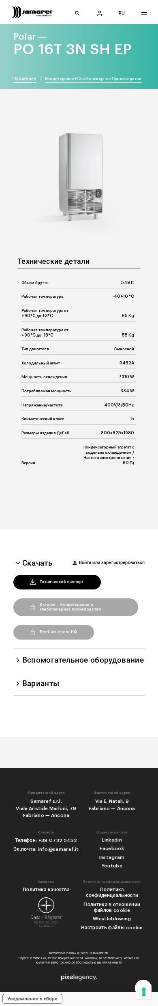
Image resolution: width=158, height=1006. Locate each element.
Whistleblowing (112, 918)
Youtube (112, 865)
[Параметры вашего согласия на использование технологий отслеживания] (144, 992)
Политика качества (46, 889)
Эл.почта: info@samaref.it (46, 849)
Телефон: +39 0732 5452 (46, 840)
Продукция (24, 78)
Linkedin (112, 840)
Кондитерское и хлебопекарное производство (93, 79)
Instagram (112, 857)
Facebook (112, 848)
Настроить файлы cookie (112, 927)
